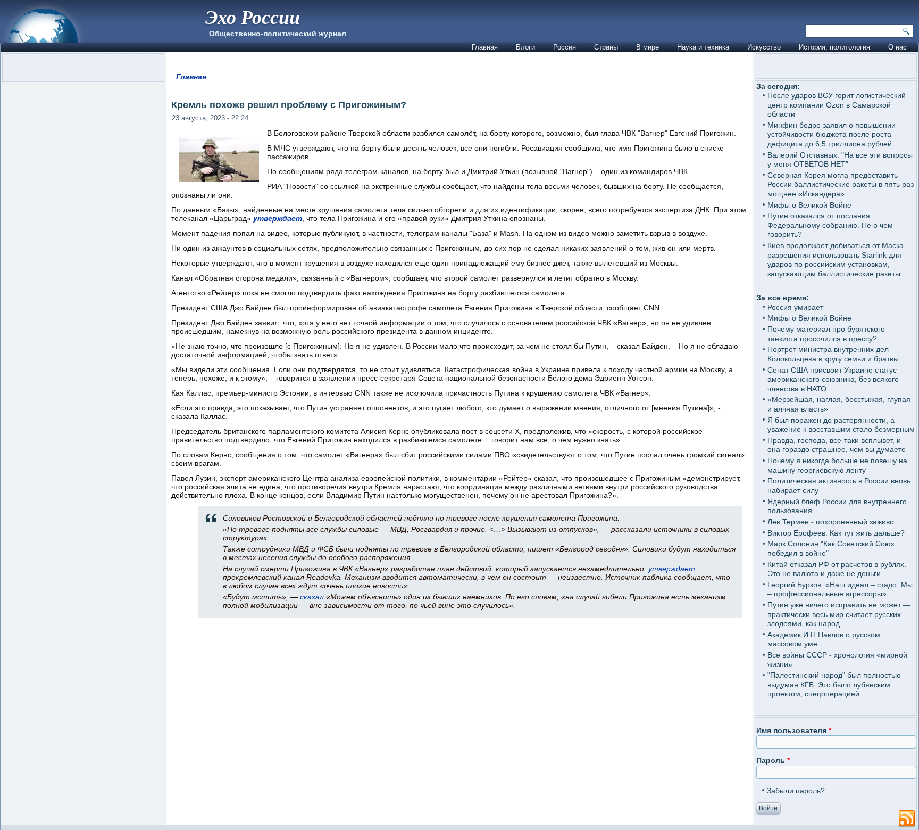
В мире (647, 47)
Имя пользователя (793, 730)
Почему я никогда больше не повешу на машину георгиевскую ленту (837, 465)
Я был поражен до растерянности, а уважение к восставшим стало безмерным (841, 425)
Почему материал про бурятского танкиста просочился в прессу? (826, 334)
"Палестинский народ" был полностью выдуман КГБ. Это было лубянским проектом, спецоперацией (834, 684)
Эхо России (252, 16)
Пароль (773, 760)
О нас (897, 47)
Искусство (764, 47)
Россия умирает (795, 307)
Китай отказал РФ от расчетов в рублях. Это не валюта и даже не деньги (836, 569)
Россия (564, 47)
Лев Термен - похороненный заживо (830, 521)
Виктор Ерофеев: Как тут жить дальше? (836, 533)
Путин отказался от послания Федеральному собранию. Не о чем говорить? (830, 225)
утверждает (277, 218)
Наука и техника (703, 47)
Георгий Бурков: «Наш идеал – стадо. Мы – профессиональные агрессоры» (840, 589)
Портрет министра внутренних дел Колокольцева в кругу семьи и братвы (833, 354)
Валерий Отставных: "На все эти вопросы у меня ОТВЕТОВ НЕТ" (840, 160)
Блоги (525, 47)
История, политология (834, 47)
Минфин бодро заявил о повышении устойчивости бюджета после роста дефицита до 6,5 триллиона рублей (831, 134)
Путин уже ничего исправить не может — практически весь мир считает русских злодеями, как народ (838, 614)
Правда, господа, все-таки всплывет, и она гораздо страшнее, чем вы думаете (836, 445)
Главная (485, 47)
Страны (606, 47)
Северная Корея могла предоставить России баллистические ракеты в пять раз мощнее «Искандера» (840, 184)
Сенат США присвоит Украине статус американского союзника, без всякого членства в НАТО (833, 379)
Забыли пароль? (796, 790)
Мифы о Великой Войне (809, 205)
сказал (312, 597)
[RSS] (906, 818)
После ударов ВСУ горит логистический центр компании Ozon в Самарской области (836, 104)
